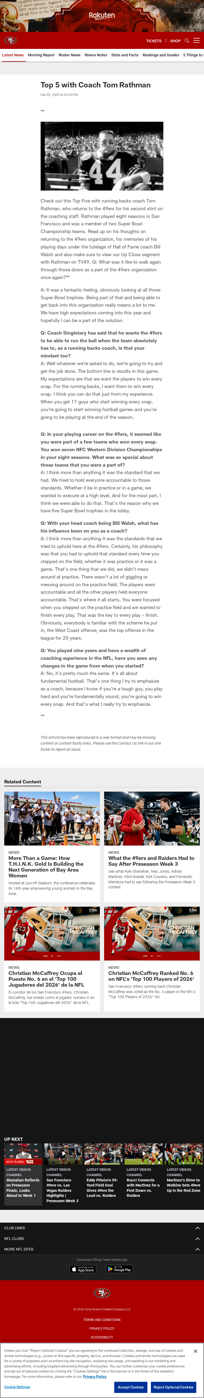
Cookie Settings (17, 1387)
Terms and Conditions (102, 1319)
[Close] (195, 1351)
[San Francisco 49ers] (102, 1294)
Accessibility (102, 1337)
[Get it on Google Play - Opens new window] (119, 1271)
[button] (23, 1174)
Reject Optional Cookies (173, 1387)
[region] (102, 1370)
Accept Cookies (131, 1387)
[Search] (187, 40)
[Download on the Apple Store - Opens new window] (83, 1269)
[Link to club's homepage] (10, 38)
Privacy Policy (102, 1328)
